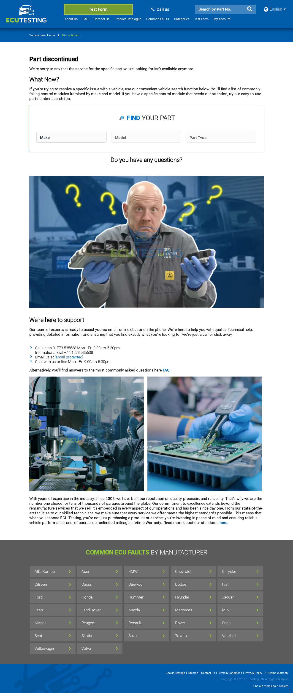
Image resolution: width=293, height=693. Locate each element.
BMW (133, 571)
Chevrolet (183, 571)
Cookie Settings (175, 673)
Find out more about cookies (270, 686)
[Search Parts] (249, 8)
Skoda (86, 635)
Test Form (98, 9)
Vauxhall (229, 635)
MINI (226, 610)
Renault (134, 623)
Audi (85, 571)
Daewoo (135, 584)
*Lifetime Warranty (276, 673)
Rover (180, 623)
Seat (38, 635)
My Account (222, 19)
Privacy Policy (253, 673)
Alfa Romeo (45, 571)
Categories (181, 19)
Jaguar (228, 597)
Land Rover (91, 610)
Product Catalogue (127, 19)
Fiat (225, 584)
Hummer (136, 597)
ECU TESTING (32, 17)
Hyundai (182, 597)
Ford (39, 597)
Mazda (134, 610)
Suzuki (133, 635)
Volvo (86, 648)
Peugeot (88, 623)
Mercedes (183, 610)
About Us (71, 19)
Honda (87, 597)
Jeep (39, 610)
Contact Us (101, 19)
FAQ (86, 19)
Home (51, 35)
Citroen (41, 584)
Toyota (181, 635)
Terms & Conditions (230, 673)
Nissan (40, 623)
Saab (226, 623)
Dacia (86, 584)
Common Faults (157, 19)
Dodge (180, 584)
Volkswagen (45, 648)
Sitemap (193, 673)
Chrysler (229, 571)
